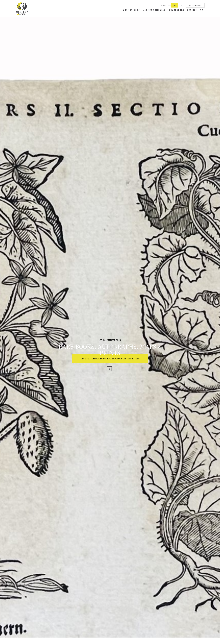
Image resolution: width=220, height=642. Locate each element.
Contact (192, 10)
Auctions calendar (154, 10)
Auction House (131, 10)
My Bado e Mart (195, 5)
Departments (176, 10)
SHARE (163, 5)
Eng (174, 5)
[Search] (202, 10)
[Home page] (21, 8)
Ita (181, 5)
